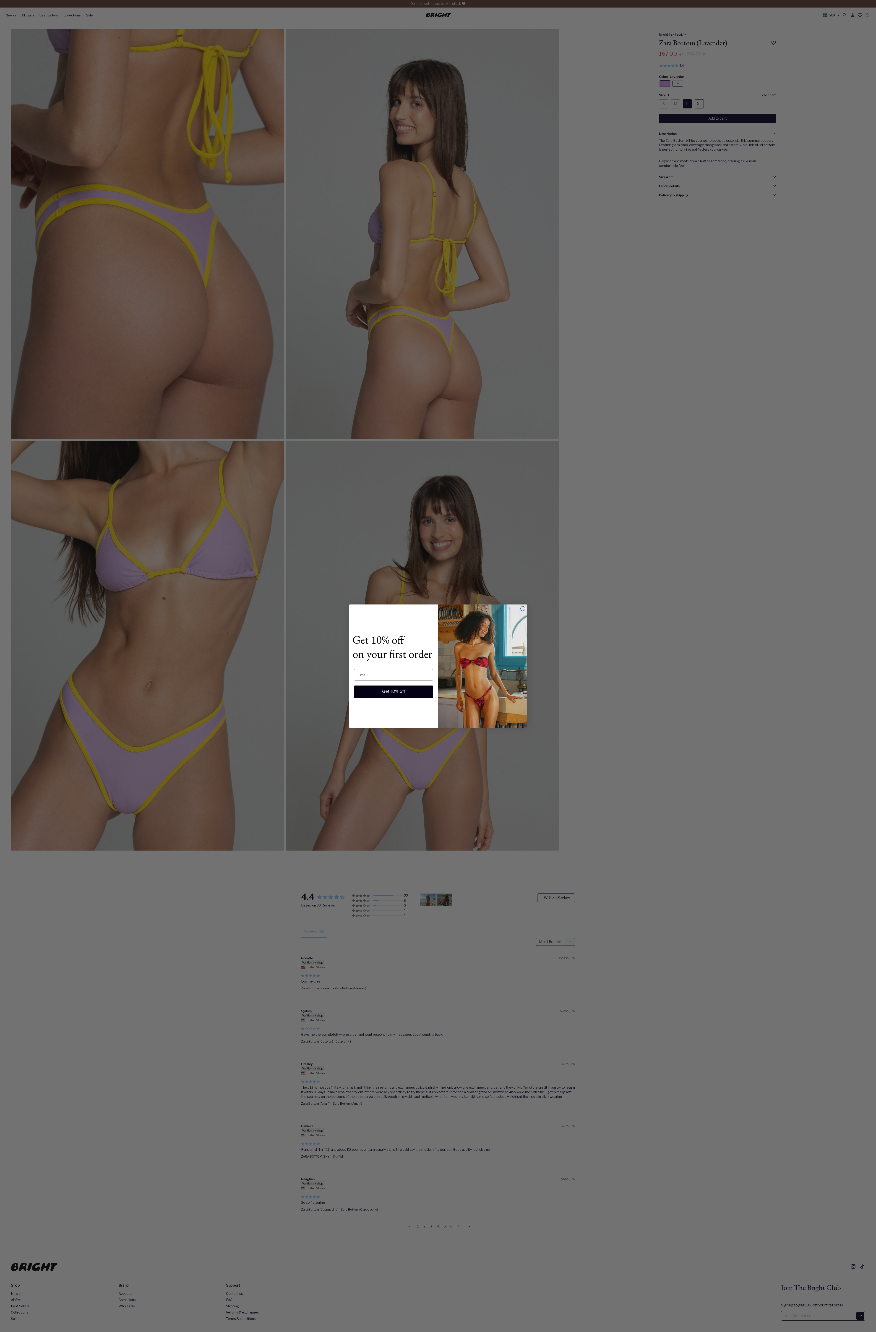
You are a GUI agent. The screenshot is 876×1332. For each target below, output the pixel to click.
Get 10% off (393, 692)
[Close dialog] (523, 608)
